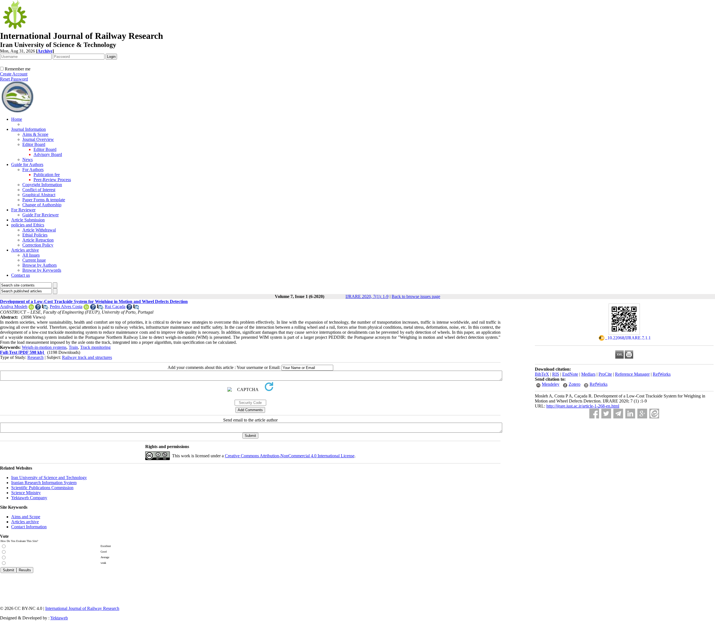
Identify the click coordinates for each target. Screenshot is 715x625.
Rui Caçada (115, 306)
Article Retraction (38, 240)
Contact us (20, 275)
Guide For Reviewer (40, 214)
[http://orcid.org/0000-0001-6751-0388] (31, 308)
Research (35, 357)
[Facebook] (594, 413)
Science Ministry (26, 492)
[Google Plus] (642, 413)
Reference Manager (632, 374)
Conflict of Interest (38, 189)
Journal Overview (38, 139)
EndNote (570, 374)
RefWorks (662, 374)
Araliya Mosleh (13, 306)
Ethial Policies (34, 235)
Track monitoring (95, 347)
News (27, 159)
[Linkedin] (630, 413)
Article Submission (28, 219)
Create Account (13, 74)
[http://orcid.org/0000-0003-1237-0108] (86, 308)
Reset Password (14, 79)
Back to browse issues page (416, 296)
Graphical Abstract (38, 194)
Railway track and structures (87, 357)
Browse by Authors (39, 265)
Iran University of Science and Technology (49, 477)
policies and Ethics (27, 224)
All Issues (31, 255)
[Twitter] (606, 413)
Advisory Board (48, 154)
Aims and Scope (25, 516)
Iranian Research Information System (44, 482)
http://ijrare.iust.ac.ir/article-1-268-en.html (582, 406)
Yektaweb (59, 617)
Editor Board (33, 144)
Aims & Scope (35, 134)
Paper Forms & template (43, 199)
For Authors (33, 169)
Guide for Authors (27, 164)
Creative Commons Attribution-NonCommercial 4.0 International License (289, 455)
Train (73, 347)
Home (16, 119)
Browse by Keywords (41, 270)
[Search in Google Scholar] (38, 308)
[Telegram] (618, 413)
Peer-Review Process (52, 179)
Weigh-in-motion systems (44, 347)
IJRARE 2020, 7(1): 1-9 (367, 296)
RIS (555, 374)
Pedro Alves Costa (66, 306)
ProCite (605, 374)
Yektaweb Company (29, 497)
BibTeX (542, 374)
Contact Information (29, 526)
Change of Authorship (41, 204)
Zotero (574, 384)
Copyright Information (42, 184)
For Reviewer (23, 209)
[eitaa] (654, 413)
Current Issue (34, 260)
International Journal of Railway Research (82, 608)
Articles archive (25, 250)
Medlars (588, 374)
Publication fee (47, 174)
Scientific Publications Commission (42, 487)
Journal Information (28, 129)
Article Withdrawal (39, 230)
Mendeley (550, 384)
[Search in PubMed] (44, 308)
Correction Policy (37, 245)
